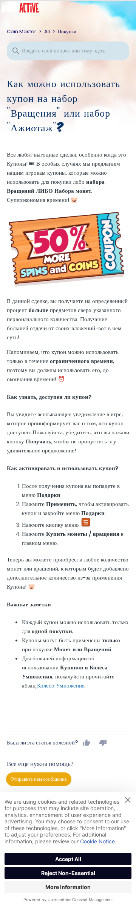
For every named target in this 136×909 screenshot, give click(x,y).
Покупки (67, 31)
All (47, 31)
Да (86, 742)
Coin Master (21, 31)
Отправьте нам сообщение (39, 779)
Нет (103, 742)
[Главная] (26, 10)
